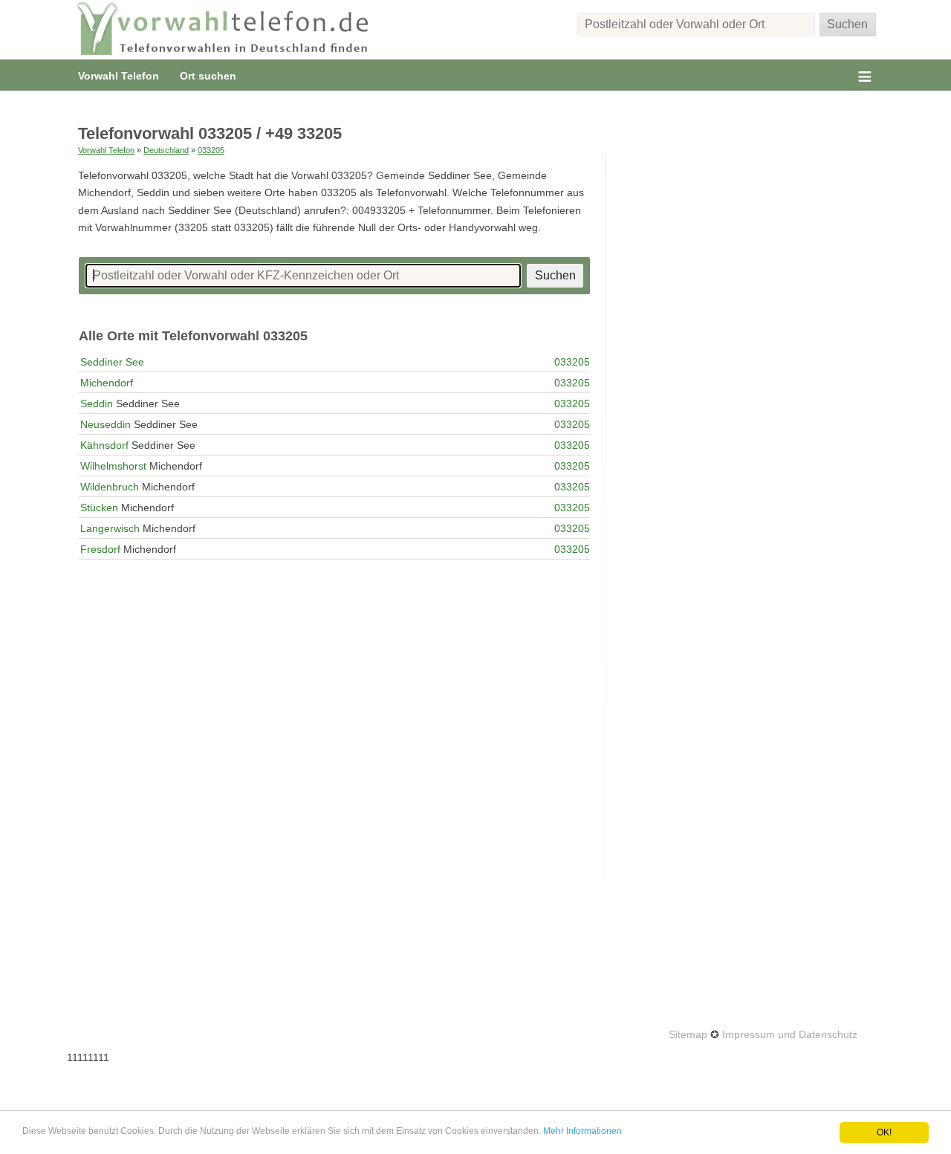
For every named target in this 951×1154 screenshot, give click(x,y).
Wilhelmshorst (113, 466)
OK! (884, 1132)
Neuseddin (105, 424)
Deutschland (166, 150)
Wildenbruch (109, 487)
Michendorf (106, 383)
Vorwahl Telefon (118, 76)
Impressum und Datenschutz (789, 1034)
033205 (211, 150)
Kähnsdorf (104, 445)
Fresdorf (100, 549)
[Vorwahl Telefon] (223, 29)
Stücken (99, 507)
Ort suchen (208, 76)
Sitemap (688, 1034)
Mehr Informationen (582, 1131)
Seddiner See (112, 362)
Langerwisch (110, 528)
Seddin (96, 403)
